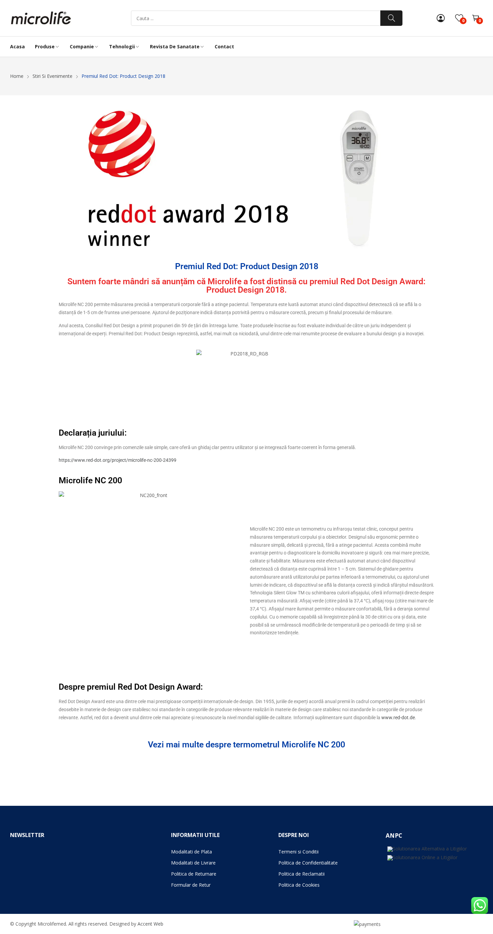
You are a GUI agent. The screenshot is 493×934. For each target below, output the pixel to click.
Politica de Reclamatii (301, 874)
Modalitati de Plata (191, 851)
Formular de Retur (191, 885)
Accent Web (150, 924)
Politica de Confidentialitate (308, 862)
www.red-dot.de (398, 717)
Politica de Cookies (299, 885)
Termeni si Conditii (298, 851)
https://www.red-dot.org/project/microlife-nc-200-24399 (117, 460)
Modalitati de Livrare (193, 862)
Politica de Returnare (193, 874)
